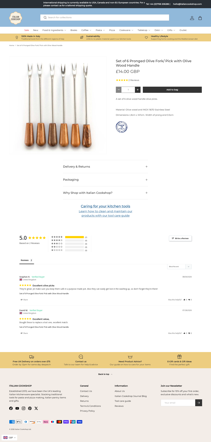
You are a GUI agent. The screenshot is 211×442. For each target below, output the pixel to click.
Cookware (124, 30)
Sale (26, 30)
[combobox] (104, 17)
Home (11, 45)
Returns (84, 401)
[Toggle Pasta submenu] (104, 30)
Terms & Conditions (90, 406)
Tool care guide (123, 401)
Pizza (112, 30)
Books (73, 30)
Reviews (119, 406)
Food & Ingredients (52, 30)
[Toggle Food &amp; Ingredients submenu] (65, 30)
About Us (120, 391)
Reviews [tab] (25, 260)
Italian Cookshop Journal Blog (131, 396)
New (35, 30)
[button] (200, 18)
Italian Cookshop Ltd (23, 429)
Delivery (84, 396)
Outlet (183, 30)
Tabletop (142, 30)
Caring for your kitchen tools (105, 206)
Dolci (157, 30)
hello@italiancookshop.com (187, 4)
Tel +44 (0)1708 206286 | (158, 4)
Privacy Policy (87, 410)
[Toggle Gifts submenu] (174, 30)
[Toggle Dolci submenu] (162, 30)
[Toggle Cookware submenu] (132, 30)
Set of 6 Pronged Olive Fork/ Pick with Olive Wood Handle (39, 45)
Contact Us (86, 391)
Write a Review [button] (182, 238)
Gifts (169, 30)
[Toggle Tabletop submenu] (149, 30)
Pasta (99, 30)
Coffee (84, 30)
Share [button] (25, 299)
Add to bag (172, 90)
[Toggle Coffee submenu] (90, 30)
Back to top (104, 374)
